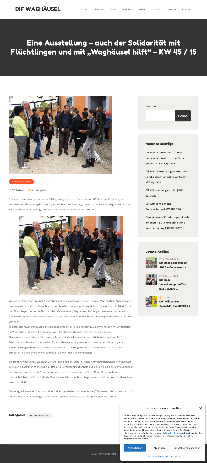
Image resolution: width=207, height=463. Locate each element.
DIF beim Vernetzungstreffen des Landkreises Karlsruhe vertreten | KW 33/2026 (167, 177)
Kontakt (187, 9)
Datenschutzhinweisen (173, 433)
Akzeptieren (135, 448)
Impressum (174, 456)
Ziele (113, 9)
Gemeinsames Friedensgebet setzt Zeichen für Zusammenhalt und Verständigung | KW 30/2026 (168, 222)
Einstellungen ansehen (187, 448)
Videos (156, 9)
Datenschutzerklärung (157, 456)
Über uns (99, 9)
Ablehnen (159, 448)
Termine (171, 9)
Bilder (142, 9)
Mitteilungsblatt (40, 190)
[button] (200, 408)
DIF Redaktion (18, 190)
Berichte (127, 9)
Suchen (151, 106)
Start (84, 9)
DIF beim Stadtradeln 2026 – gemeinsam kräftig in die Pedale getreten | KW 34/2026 (166, 158)
